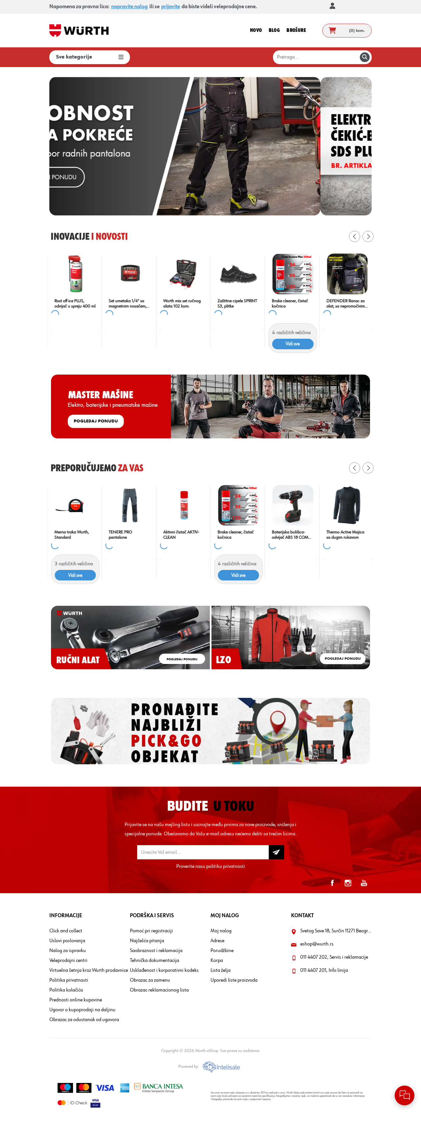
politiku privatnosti (225, 866)
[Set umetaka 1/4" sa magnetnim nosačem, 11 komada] (129, 274)
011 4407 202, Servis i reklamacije (334, 957)
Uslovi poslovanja (67, 941)
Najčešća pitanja (147, 941)
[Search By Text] (365, 57)
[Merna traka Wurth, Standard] (74, 505)
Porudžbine (222, 950)
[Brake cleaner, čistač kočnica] (292, 274)
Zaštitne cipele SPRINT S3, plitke (236, 303)
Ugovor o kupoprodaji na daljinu (82, 1010)
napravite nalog (129, 7)
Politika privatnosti (68, 980)
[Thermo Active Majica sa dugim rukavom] (346, 505)
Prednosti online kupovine (75, 1000)
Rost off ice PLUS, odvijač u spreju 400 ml (74, 303)
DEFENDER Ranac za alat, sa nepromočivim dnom (345, 304)
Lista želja (220, 970)
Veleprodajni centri (68, 960)
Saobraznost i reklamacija (156, 950)
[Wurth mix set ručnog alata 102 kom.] (183, 274)
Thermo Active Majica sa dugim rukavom (344, 535)
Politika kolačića (66, 990)
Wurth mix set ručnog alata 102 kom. (181, 303)
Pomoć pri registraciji (151, 931)
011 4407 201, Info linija (324, 970)
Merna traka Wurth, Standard (71, 535)
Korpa (216, 960)
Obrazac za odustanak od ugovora (84, 1019)
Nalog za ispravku (67, 950)
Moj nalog (221, 931)
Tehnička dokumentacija (154, 960)
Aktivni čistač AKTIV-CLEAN (180, 535)
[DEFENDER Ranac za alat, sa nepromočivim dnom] (346, 274)
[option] (210, 146)
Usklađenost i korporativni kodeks (164, 970)
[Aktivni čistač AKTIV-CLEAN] (183, 505)
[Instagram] (348, 883)
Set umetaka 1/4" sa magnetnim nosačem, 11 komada (127, 304)
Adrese (217, 941)
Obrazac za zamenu (150, 980)
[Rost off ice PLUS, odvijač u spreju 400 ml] (74, 274)
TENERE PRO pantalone (119, 535)
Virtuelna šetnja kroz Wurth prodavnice (88, 970)
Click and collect (65, 931)
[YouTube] (364, 883)
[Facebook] (332, 883)
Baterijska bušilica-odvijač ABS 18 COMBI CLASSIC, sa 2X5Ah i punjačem (291, 535)
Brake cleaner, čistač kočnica (289, 303)
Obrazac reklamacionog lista (159, 990)
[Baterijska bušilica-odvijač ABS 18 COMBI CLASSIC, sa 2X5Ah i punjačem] (292, 505)
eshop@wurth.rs (317, 944)
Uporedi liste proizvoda (234, 980)
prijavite (170, 7)
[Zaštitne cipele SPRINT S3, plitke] (237, 274)
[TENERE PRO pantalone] (129, 505)
